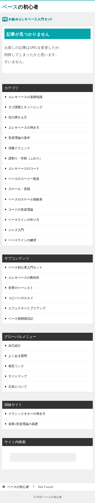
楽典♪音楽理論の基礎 (23, 424)
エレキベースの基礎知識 (25, 97)
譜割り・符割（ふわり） (25, 158)
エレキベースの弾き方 (23, 127)
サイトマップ (17, 376)
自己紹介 (14, 345)
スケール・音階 (19, 189)
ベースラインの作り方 (23, 219)
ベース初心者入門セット (25, 267)
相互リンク (16, 366)
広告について (17, 386)
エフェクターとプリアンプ (27, 308)
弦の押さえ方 (17, 117)
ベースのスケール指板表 (25, 199)
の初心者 (20, 6)
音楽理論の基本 (19, 137)
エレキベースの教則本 (23, 277)
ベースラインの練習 (22, 240)
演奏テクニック (19, 148)
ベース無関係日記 (20, 318)
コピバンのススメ (20, 298)
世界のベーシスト (20, 288)
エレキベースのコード (23, 168)
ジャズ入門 (16, 230)
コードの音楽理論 (20, 209)
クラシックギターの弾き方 (27, 413)
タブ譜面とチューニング (25, 107)
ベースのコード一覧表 (23, 178)
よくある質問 (17, 356)
